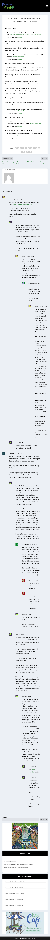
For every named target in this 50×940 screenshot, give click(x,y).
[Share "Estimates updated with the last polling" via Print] (39, 148)
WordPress (33, 938)
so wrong (36, 586)
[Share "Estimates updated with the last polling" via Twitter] (18, 148)
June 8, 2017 (19, 37)
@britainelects (14, 134)
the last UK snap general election (22, 204)
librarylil (7, 887)
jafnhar (7, 899)
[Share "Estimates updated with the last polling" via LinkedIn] (28, 148)
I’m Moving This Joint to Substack (11, 857)
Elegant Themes (23, 938)
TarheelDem (11, 453)
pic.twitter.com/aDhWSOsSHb (34, 34)
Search (4, 817)
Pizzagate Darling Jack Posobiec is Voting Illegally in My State (16, 867)
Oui (29, 580)
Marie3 (10, 197)
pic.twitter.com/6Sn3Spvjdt (18, 56)
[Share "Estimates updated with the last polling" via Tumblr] (23, 148)
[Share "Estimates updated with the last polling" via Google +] (20, 148)
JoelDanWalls (32, 283)
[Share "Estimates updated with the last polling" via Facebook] (15, 148)
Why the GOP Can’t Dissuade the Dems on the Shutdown (15, 870)
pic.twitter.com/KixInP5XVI (18, 110)
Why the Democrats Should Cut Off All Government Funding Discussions (18, 864)
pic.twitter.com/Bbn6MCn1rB (36, 123)
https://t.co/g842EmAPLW (15, 34)
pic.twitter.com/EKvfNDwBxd (31, 134)
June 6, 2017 (19, 113)
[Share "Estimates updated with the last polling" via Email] (36, 148)
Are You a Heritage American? (10, 861)
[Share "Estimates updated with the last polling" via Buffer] (31, 148)
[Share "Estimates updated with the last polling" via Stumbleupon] (33, 148)
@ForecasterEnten (21, 134)
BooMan (7, 881)
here (31, 604)
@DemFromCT (24, 34)
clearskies (7, 893)
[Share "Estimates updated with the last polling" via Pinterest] (26, 148)
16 (29, 21)
